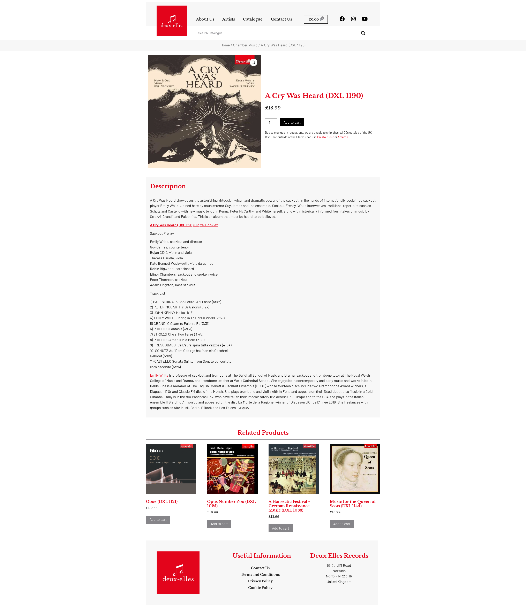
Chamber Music (245, 45)
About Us (205, 19)
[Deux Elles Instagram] (353, 19)
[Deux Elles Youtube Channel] (365, 19)
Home (225, 45)
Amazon (343, 137)
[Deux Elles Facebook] (342, 19)
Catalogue (253, 19)
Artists (228, 19)
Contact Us (281, 19)
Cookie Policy (260, 588)
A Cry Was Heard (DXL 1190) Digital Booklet (184, 225)
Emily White (159, 375)
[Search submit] (363, 33)
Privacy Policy (260, 581)
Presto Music (325, 137)
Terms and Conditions (260, 575)
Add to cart (292, 122)
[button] (253, 62)
